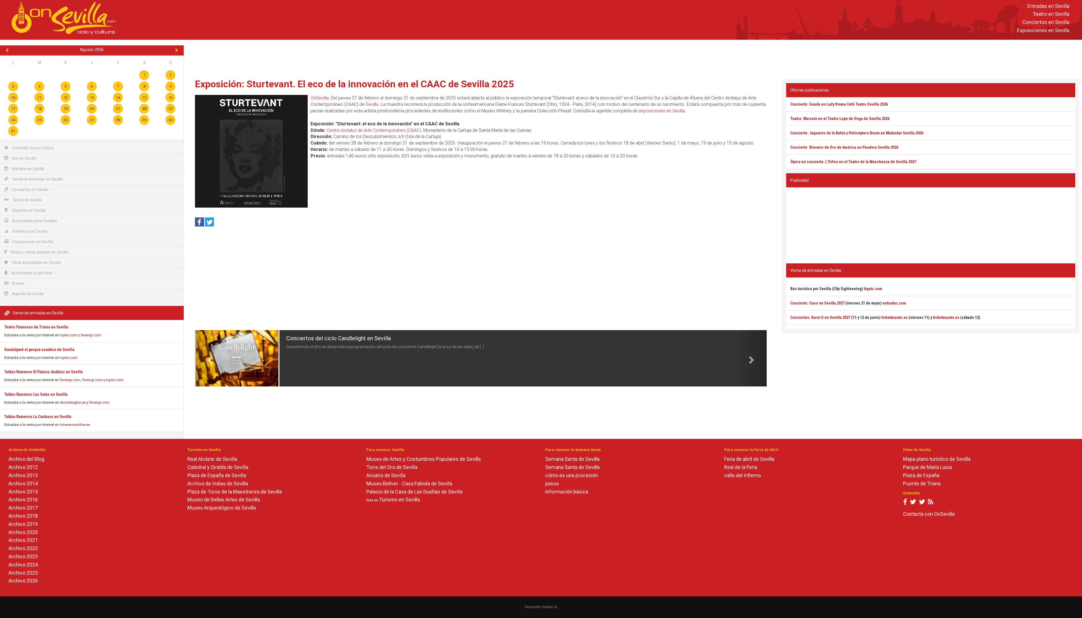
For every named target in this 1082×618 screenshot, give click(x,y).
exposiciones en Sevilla (662, 111)
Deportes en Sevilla (28, 210)
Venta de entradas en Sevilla (37, 179)
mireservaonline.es (75, 425)
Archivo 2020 (23, 532)
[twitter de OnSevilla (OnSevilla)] (913, 503)
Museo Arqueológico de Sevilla (221, 508)
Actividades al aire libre (31, 273)
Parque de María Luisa (927, 467)
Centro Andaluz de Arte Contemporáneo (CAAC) (374, 130)
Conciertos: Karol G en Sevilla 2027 (820, 317)
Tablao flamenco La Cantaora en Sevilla (37, 416)
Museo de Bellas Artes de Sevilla (223, 500)
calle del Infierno (742, 475)
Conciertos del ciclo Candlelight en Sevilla (338, 338)
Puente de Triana (922, 483)
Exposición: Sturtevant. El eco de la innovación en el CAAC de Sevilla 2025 (354, 84)
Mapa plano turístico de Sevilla (936, 459)
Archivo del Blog (26, 459)
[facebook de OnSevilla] (905, 503)
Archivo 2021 (23, 540)
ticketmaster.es (894, 317)
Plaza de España (921, 475)
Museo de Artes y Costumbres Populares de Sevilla (423, 459)
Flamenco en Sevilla (29, 231)
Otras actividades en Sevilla (36, 262)
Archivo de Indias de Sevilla (217, 483)
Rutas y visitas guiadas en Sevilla (39, 252)
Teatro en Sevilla (1051, 14)
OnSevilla (320, 98)
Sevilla (372, 104)
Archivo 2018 (23, 516)
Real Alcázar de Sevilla (212, 459)
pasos (552, 483)
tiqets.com (68, 335)
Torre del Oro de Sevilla (391, 467)
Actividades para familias (34, 221)
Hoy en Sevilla (23, 158)
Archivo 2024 (23, 565)
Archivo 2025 (23, 573)
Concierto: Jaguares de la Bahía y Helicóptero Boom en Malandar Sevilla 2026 (856, 133)
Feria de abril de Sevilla (749, 459)
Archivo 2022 (23, 548)
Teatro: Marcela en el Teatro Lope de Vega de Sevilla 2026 (840, 118)
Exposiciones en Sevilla (1043, 30)
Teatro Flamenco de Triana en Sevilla (36, 327)
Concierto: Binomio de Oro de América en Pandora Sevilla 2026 (844, 147)
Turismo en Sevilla (399, 500)
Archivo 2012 (23, 467)
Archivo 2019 (23, 524)
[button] (209, 358)
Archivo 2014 (23, 483)
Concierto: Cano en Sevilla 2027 (817, 303)
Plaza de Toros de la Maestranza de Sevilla (234, 492)
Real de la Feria (740, 467)
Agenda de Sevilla (27, 294)
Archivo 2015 (23, 492)
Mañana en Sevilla (27, 168)
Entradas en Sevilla (1048, 6)
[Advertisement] (632, 58)
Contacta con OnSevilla (929, 514)
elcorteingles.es (73, 402)
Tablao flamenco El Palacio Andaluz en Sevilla (43, 372)
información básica (566, 492)
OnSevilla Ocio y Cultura (32, 148)
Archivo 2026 (23, 581)
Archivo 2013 (23, 475)
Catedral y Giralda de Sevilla (217, 467)
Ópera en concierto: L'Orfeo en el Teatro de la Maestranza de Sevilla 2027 (853, 161)
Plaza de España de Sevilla (216, 475)
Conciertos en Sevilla (1045, 22)
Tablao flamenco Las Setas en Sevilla (36, 394)
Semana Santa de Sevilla (572, 459)
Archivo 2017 (23, 508)
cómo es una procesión (571, 475)
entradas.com (894, 303)
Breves (18, 283)
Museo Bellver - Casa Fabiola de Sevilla (409, 483)
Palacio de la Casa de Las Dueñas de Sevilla (414, 492)
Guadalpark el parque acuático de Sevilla (39, 349)
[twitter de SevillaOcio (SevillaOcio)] (922, 503)
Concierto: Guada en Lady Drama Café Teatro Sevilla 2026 (839, 104)
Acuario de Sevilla (385, 475)
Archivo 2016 (23, 500)
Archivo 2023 (23, 556)
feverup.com (91, 335)
